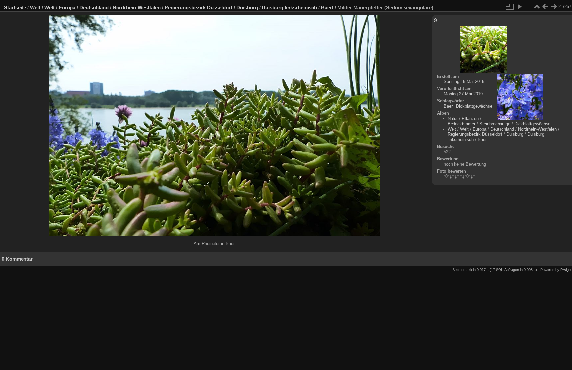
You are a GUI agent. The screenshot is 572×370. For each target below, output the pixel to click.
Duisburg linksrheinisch (289, 7)
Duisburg (247, 7)
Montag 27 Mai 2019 (463, 93)
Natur (453, 118)
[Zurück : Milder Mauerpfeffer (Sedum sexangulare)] (545, 6)
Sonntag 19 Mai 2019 (464, 81)
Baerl (327, 7)
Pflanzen (470, 118)
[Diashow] (519, 6)
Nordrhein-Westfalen (137, 7)
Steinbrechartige (494, 123)
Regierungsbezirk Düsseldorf (198, 7)
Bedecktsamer (461, 123)
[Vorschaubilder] (536, 6)
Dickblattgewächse (474, 106)
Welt (35, 7)
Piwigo (565, 270)
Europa (67, 7)
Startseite (15, 7)
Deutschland (94, 7)
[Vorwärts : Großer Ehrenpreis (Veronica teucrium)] (553, 6)
